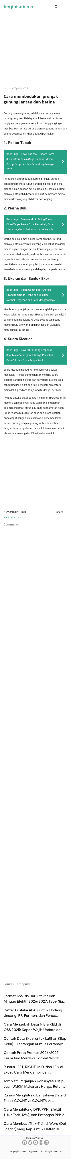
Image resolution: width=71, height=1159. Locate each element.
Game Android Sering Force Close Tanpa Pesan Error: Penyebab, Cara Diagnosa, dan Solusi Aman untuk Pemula (29, 224)
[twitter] (30, 1143)
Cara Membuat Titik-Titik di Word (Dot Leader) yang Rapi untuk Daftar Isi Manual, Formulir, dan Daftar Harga (35, 1129)
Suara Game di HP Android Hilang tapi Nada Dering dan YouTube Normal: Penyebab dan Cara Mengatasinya (30, 294)
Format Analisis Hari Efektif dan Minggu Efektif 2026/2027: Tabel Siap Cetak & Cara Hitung (34, 1001)
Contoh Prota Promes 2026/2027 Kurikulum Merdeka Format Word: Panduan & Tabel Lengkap (31, 1058)
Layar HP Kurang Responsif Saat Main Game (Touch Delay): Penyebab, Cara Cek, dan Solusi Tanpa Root (30, 355)
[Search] (56, 7)
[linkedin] (46, 1143)
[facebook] (24, 1143)
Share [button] (59, 511)
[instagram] (41, 1143)
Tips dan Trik (13, 517)
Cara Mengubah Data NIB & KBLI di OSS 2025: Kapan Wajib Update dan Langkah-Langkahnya (33, 1030)
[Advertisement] (35, 47)
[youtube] (35, 1143)
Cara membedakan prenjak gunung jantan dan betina (31, 99)
